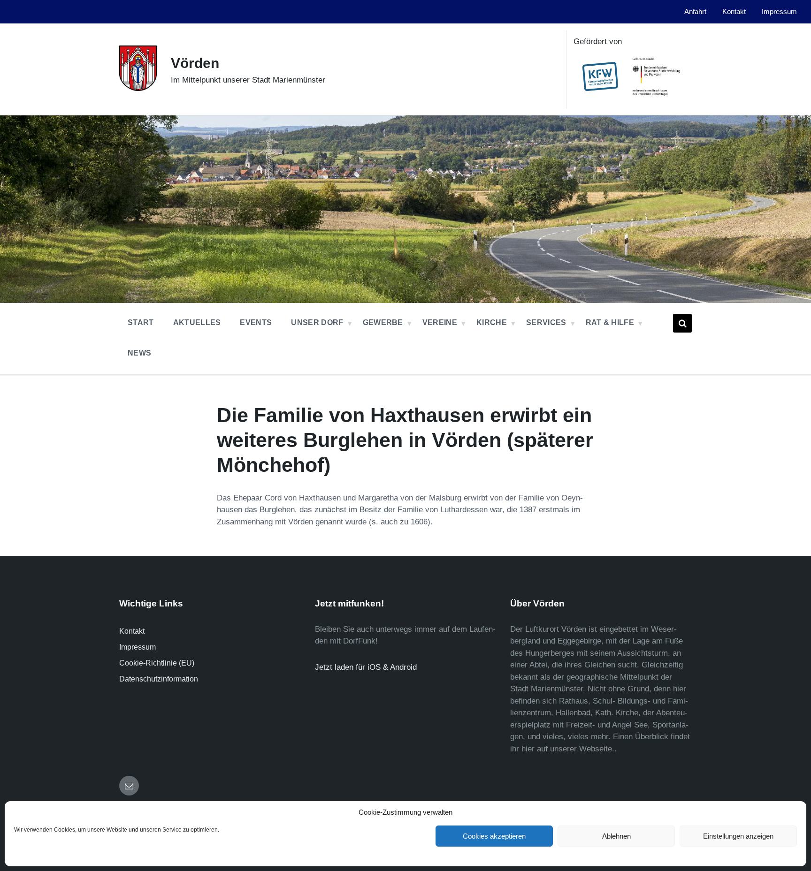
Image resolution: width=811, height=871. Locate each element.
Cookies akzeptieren (494, 836)
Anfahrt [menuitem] (695, 11)
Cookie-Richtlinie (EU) (156, 663)
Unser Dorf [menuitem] (317, 322)
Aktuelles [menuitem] (197, 322)
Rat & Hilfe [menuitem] (610, 322)
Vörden (195, 63)
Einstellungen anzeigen (738, 836)
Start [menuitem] (141, 322)
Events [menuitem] (256, 322)
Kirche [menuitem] (491, 322)
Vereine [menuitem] (439, 322)
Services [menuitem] (546, 322)
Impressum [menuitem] (779, 11)
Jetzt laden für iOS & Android (366, 667)
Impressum (137, 647)
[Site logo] (138, 88)
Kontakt (132, 631)
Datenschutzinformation (158, 679)
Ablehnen (616, 836)
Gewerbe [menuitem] (383, 322)
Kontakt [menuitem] (734, 11)
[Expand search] (682, 323)
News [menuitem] (139, 353)
